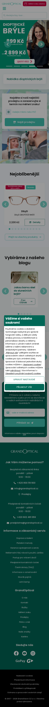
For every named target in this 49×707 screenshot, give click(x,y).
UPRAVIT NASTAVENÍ (24, 379)
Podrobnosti (24, 693)
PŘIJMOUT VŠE (24, 387)
